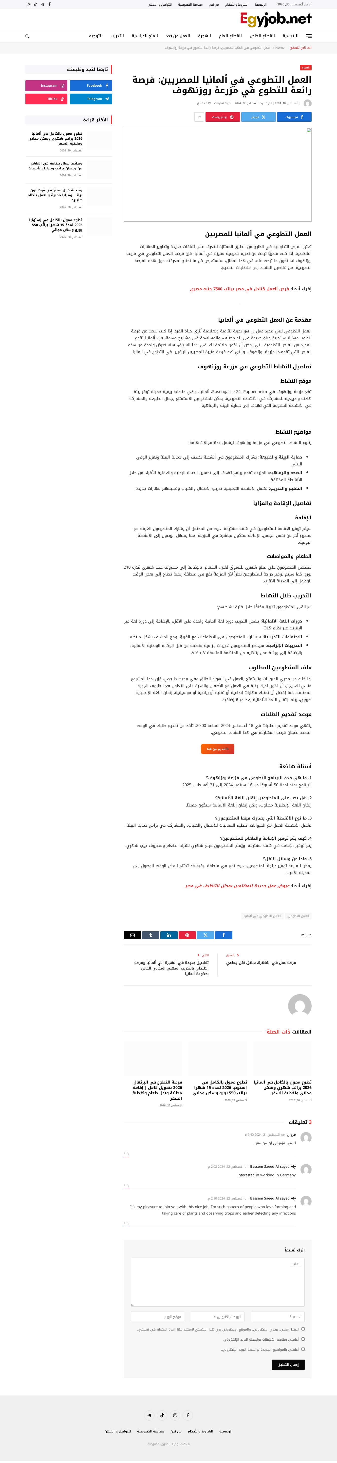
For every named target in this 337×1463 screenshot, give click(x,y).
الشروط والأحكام (236, 4)
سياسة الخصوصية (190, 4)
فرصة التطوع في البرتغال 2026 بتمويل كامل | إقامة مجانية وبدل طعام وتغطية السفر (157, 1090)
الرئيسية (261, 4)
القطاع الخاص (262, 36)
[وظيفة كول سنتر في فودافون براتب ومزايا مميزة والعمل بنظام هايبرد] (99, 196)
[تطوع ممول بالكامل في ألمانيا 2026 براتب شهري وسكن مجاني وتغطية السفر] (282, 1058)
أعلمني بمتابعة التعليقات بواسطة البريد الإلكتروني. (261, 1339)
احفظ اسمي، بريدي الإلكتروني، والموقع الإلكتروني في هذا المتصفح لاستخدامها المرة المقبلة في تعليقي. (218, 1329)
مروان (291, 1134)
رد (128, 1153)
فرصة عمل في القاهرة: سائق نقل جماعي (261, 962)
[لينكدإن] (329, 271)
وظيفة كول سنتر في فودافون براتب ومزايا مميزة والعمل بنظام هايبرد (54, 195)
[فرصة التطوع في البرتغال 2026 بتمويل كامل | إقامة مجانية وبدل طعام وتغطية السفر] (153, 1058)
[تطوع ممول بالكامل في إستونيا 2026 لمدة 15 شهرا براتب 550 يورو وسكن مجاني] (217, 1058)
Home (279, 48)
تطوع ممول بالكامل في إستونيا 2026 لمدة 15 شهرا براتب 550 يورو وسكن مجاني (220, 1088)
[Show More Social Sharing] (199, 117)
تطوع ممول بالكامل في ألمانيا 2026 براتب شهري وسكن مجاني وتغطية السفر (283, 1088)
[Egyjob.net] (276, 19)
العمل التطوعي (298, 916)
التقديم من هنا (217, 749)
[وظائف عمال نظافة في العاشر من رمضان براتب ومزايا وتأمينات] (99, 170)
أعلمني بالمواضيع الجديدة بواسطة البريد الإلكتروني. (260, 1349)
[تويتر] (329, 258)
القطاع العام (230, 36)
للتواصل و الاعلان (160, 4)
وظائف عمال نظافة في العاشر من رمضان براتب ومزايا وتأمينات (55, 166)
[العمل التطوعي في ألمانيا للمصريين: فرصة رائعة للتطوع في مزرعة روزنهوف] (218, 175)
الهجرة (204, 36)
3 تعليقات (220, 103)
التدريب (117, 36)
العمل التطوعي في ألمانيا (262, 916)
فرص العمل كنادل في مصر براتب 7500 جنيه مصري (239, 289)
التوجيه (96, 36)
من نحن (214, 4)
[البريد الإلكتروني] (329, 296)
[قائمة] (309, 36)
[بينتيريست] (329, 284)
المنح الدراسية (145, 36)
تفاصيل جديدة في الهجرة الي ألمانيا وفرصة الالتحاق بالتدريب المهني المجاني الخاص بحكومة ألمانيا (171, 968)
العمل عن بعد (178, 36)
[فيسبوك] (329, 246)
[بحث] (27, 36)
